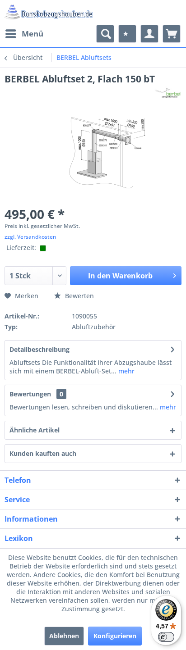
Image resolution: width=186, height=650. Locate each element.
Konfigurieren (114, 636)
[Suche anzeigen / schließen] (105, 34)
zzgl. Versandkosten (30, 237)
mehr (125, 371)
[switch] (166, 637)
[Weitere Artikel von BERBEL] (167, 93)
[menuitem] (24, 34)
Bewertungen (30, 394)
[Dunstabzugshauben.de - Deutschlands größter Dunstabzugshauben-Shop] (49, 12)
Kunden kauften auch (42, 453)
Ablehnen (64, 636)
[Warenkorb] (172, 34)
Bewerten (78, 295)
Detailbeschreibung (39, 349)
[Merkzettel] (127, 34)
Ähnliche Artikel (34, 430)
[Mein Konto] (149, 34)
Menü (32, 33)
